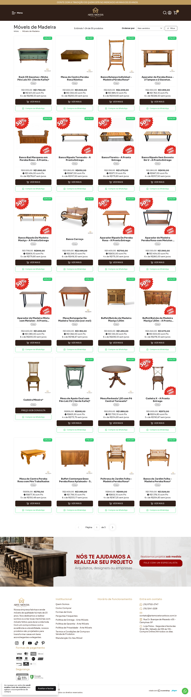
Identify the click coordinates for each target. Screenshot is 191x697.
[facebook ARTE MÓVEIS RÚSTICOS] (23, 643)
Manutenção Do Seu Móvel (69, 638)
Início (16, 31)
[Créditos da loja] (173, 690)
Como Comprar (63, 608)
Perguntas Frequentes (67, 616)
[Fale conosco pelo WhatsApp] (185, 691)
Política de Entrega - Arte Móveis (72, 620)
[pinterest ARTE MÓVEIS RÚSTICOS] (43, 643)
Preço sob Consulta (33, 410)
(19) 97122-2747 (150, 604)
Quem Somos (62, 604)
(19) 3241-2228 (150, 608)
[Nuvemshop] (159, 691)
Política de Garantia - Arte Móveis (72, 624)
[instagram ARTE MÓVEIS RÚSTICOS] (17, 643)
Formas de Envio (64, 612)
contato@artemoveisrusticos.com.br (158, 615)
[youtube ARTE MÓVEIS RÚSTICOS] (30, 643)
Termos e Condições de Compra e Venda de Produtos (73, 632)
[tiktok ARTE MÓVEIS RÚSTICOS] (36, 643)
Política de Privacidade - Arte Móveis (74, 627)
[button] (33, 108)
